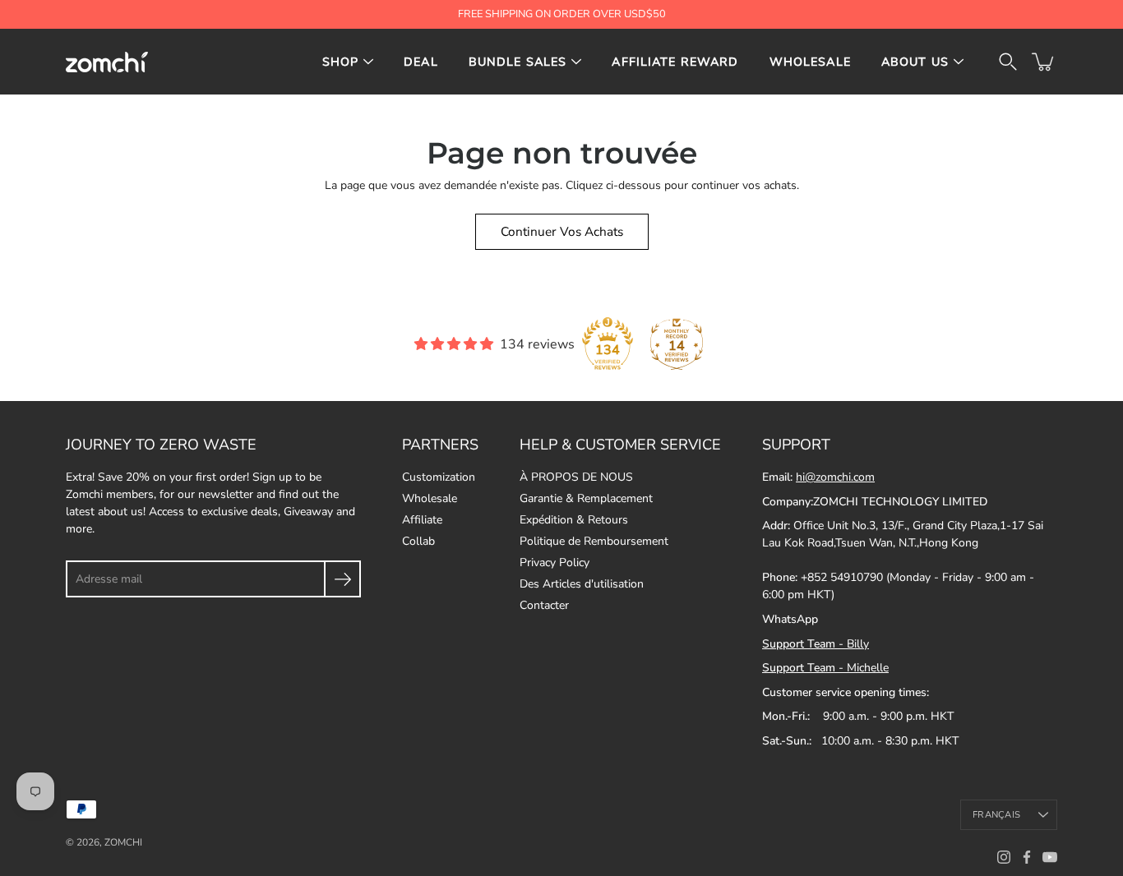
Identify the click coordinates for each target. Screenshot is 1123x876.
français (996, 815)
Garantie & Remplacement (586, 498)
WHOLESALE (810, 62)
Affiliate (422, 520)
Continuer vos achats (562, 231)
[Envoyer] (342, 578)
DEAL (421, 62)
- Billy (815, 644)
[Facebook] (1026, 857)
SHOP (340, 62)
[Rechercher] (1008, 61)
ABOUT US (915, 62)
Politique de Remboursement (594, 541)
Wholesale (429, 498)
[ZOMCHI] (107, 61)
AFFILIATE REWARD (675, 62)
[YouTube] (1049, 857)
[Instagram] (1003, 857)
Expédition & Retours (574, 520)
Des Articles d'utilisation (582, 584)
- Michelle (825, 667)
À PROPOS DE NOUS (576, 477)
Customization (438, 477)
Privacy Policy (554, 562)
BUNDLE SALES (518, 62)
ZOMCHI (123, 842)
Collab (418, 541)
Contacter (544, 605)
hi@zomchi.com (835, 477)
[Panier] (1044, 61)
